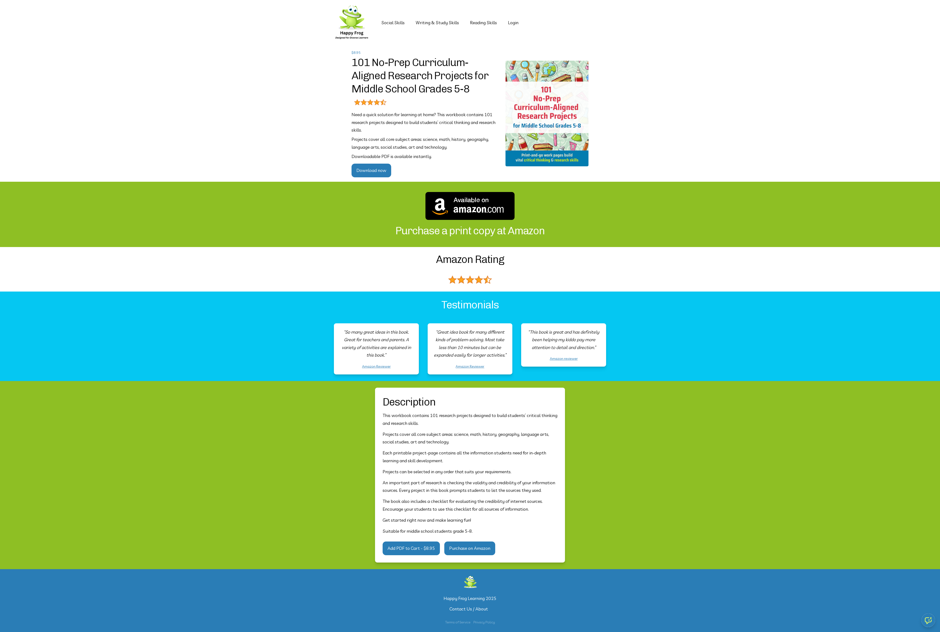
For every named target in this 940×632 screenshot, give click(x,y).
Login (513, 22)
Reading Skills (483, 22)
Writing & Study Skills (437, 22)
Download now (371, 170)
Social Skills (393, 22)
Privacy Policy (484, 622)
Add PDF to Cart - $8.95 (411, 548)
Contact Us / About (468, 609)
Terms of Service (457, 622)
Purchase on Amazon (469, 548)
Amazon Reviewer (376, 366)
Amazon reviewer (564, 358)
